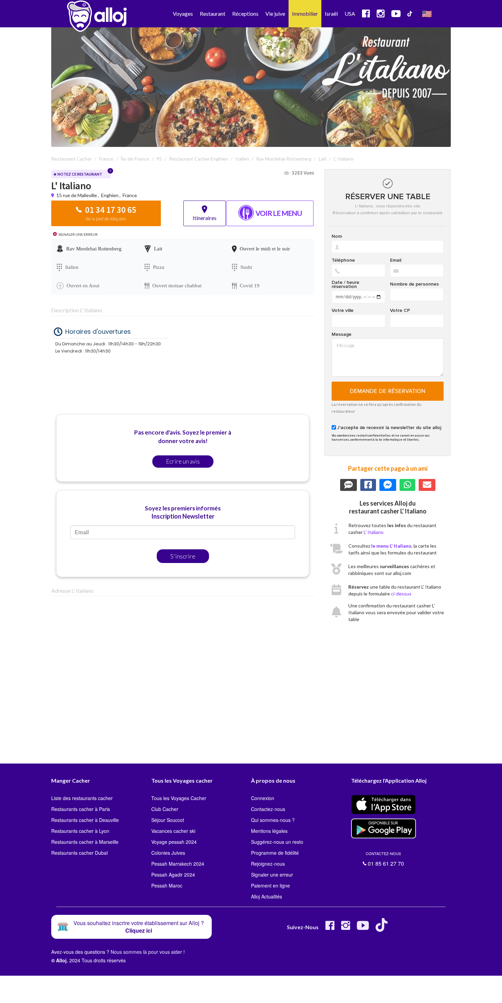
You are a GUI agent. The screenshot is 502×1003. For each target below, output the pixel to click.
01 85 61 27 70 (385, 859)
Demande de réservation (388, 391)
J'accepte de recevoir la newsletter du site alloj (389, 428)
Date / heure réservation (345, 284)
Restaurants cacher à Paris (80, 809)
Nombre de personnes (414, 284)
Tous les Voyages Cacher (178, 798)
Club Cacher (164, 809)
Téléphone (343, 260)
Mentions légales (269, 830)
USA (350, 13)
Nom (337, 236)
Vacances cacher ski (173, 830)
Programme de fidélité (275, 852)
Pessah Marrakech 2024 (177, 863)
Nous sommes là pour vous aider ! (148, 951)
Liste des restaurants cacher (82, 798)
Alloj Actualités (266, 896)
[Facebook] (329, 928)
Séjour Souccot (167, 819)
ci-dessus (401, 593)
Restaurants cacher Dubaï (79, 852)
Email (395, 260)
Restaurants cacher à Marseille (84, 841)
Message (341, 334)
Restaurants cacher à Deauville (85, 819)
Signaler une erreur (272, 874)
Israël (331, 13)
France (130, 195)
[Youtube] (363, 928)
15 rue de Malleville (77, 195)
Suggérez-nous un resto (277, 841)
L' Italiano (374, 532)
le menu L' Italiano (391, 546)
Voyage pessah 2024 (174, 841)
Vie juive (275, 13)
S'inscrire (182, 556)
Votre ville (342, 310)
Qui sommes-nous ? (273, 819)
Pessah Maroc (166, 885)
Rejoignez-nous (268, 863)
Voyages (183, 13)
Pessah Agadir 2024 (173, 874)
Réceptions (245, 13)
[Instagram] (345, 928)
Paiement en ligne (270, 885)
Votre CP (400, 310)
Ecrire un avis (183, 461)
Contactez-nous (268, 809)
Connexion (262, 798)
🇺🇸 (427, 13)
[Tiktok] (383, 928)
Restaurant (212, 13)
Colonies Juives (168, 852)
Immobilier (305, 13)
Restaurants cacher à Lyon (80, 830)
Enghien (109, 195)
